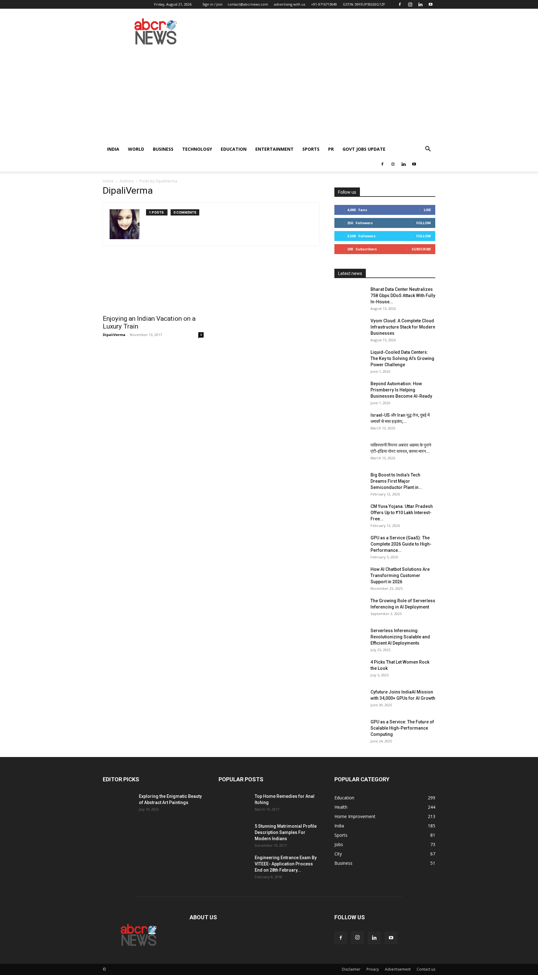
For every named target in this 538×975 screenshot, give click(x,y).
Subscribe (421, 249)
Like (427, 209)
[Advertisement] (269, 95)
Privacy (372, 969)
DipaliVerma (114, 334)
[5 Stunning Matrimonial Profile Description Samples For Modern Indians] (234, 834)
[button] (427, 150)
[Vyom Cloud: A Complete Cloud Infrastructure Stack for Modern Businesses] (350, 328)
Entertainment (274, 149)
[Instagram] (410, 4)
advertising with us (289, 4)
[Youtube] (430, 4)
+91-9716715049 (324, 4)
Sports (310, 149)
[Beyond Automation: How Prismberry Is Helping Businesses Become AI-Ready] (350, 391)
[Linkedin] (420, 4)
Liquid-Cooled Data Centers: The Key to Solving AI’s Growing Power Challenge (402, 358)
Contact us (426, 969)
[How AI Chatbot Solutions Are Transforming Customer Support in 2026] (350, 577)
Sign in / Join (212, 4)
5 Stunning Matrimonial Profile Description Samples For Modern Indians (286, 832)
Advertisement (398, 969)
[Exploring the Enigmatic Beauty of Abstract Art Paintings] (118, 804)
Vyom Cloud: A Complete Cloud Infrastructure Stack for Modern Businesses (402, 327)
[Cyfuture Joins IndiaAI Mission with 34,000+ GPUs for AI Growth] (350, 700)
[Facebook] (399, 4)
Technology (197, 149)
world (136, 149)
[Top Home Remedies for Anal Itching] (234, 804)
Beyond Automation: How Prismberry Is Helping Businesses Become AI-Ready (401, 390)
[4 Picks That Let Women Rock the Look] (350, 670)
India (113, 149)
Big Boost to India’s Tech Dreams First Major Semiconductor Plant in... (396, 481)
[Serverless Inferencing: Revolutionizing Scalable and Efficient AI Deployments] (350, 638)
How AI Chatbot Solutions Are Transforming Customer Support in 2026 (400, 575)
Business (163, 149)
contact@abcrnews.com (248, 4)
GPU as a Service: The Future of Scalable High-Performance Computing (402, 728)
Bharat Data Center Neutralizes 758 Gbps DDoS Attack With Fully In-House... (402, 295)
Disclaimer (351, 969)
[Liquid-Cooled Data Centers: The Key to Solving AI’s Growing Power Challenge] (350, 360)
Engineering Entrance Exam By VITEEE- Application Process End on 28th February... (286, 864)
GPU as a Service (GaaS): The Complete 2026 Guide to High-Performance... (401, 544)
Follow (423, 222)
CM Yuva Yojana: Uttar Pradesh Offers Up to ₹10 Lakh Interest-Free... (401, 512)
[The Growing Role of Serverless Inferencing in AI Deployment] (350, 608)
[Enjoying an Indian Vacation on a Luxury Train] (153, 286)
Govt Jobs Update (363, 149)
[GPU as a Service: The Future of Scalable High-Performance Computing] (350, 730)
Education (234, 149)
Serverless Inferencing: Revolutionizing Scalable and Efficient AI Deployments (400, 637)
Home (108, 181)
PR (331, 149)
